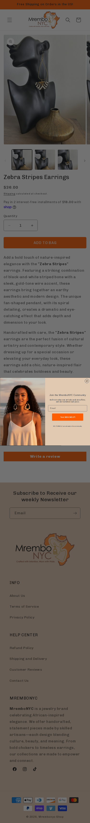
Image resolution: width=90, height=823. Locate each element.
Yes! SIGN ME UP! (67, 417)
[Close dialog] (87, 381)
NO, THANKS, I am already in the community (67, 426)
